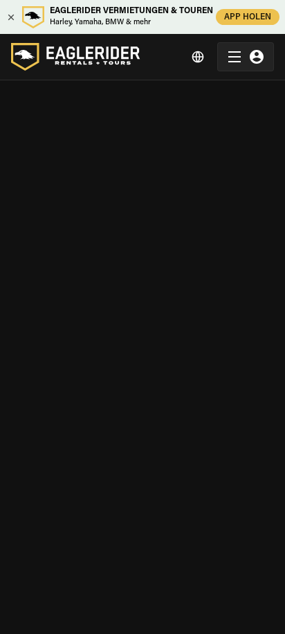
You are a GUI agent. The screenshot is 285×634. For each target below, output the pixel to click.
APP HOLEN (247, 17)
